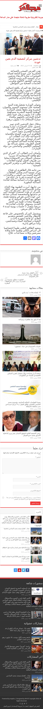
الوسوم (38, 526)
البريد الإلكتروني (35, 484)
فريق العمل (6, 706)
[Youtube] (19, 570)
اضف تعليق (35, 67)
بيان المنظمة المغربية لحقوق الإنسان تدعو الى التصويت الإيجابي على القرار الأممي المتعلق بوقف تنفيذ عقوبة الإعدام (16, 590)
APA (26, 698)
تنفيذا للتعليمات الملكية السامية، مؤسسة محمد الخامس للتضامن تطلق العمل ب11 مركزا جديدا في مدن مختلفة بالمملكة (23, 404)
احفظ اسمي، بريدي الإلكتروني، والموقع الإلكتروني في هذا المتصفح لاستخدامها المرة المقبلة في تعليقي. (23, 498)
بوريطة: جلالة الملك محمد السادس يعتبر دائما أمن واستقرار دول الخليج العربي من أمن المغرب (16, 539)
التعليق (38, 457)
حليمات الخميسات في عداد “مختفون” (27, 346)
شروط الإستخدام (16, 706)
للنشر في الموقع (34, 706)
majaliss (36, 65)
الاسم (38, 477)
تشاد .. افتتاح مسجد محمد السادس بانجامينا (26, 27)
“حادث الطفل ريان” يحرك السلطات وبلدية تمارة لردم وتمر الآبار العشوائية (28, 274)
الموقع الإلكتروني (35, 490)
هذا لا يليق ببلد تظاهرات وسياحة (30, 319)
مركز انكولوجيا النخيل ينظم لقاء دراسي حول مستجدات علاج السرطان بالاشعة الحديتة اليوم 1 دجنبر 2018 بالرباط (16, 614)
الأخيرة (38, 512)
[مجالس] (21, 7)
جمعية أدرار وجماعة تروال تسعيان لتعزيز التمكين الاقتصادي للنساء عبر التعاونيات (24, 374)
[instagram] (15, 570)
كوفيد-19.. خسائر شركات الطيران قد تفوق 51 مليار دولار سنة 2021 (17, 629)
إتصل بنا (25, 706)
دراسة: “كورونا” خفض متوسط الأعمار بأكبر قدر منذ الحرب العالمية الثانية (17, 647)
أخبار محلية (31, 30)
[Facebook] (27, 570)
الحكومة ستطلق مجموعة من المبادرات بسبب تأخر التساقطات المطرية (15, 280)
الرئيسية (38, 30)
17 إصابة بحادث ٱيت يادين (31, 293)
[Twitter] (23, 570)
